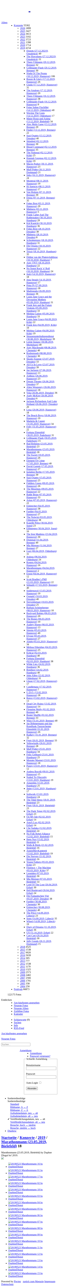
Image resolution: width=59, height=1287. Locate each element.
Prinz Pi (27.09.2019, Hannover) (37, 287)
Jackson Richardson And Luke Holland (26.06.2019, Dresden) (42, 402)
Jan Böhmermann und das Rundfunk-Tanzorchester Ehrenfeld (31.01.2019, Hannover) (39, 727)
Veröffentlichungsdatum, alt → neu (27, 1122)
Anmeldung (25, 1050)
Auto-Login (32, 1082)
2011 (22, 966)
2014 (22, 958)
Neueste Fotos (21, 1005)
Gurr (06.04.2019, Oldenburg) (41, 551)
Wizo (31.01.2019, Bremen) (40, 720)
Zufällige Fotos (21, 1011)
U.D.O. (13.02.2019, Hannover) (36, 694)
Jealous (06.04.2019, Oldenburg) (36, 558)
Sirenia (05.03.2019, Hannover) (36, 631)
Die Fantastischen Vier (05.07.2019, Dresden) (37, 897)
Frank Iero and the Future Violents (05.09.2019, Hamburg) (39, 308)
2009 (22, 972)
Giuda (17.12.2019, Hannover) (41, 84)
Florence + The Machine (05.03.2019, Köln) (38, 869)
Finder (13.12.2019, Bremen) (41, 130)
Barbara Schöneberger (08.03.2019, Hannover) (38, 609)
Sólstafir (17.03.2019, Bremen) (41, 585)
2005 (22, 983)
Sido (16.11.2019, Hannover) (41, 175)
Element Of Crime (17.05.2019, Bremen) (37, 462)
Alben (4, 22)
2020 (22, 45)
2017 (22, 952)
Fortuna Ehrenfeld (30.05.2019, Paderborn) (38, 434)
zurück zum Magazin (33, 1281)
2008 (22, 975)
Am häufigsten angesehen (26, 1002)
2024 (22, 34)
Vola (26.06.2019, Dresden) (40, 392)
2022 (22, 39)
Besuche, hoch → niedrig (23, 1125)
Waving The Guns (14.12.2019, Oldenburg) (38, 114)
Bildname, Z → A (19, 1110)
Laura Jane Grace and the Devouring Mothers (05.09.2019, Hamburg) (39, 299)
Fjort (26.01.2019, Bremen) (40, 740)
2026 (22, 28)
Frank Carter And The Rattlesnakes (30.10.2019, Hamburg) (39, 217)
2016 (22, 955)
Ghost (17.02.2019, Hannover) (41, 681)
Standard (14, 1104)
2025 (22, 31)
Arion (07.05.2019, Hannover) (41, 500)
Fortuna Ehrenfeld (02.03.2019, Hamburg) (38, 660)
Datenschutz (7, 1284)
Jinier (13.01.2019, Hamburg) (41, 788)
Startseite (9, 1137)
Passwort (30, 1073)
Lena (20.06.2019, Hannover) (41, 409)
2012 (22, 963)
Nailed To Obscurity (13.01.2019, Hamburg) (38, 778)
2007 (22, 978)
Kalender (18, 1014)
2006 (22, 980)
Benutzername (33, 1065)
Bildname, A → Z (19, 1107)
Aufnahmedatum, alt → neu (24, 1116)
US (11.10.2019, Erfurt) (38, 932)
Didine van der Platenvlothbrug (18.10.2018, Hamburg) (42, 258)
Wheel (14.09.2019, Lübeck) (40, 921)
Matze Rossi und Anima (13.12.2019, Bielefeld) (38, 120)
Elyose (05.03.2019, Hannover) (36, 637)
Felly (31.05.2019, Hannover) (41, 426)
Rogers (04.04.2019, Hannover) (36, 564)
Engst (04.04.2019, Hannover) (41, 573)
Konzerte (18, 25)
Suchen (17, 1022)
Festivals (18, 989)
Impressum (49, 1281)
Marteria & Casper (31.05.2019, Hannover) (38, 422)
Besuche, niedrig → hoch (23, 1128)
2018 (22, 946)
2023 (22, 36)
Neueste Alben (21, 1008)
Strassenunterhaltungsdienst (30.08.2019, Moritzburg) (40, 337)
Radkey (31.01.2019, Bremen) (41, 734)
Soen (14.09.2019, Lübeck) (40, 918)
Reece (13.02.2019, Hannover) (41, 698)
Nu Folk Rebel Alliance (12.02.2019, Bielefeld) (38, 835)
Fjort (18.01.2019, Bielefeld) (40, 805)
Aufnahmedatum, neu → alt (24, 1113)
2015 (22, 949)
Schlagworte (20, 1019)
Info (16, 1025)
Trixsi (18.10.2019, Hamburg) (41, 251)
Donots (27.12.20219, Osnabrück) (37, 52)
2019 (22, 48)
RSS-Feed (19, 1028)
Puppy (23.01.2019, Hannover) (42, 766)
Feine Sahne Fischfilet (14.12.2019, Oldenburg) (38, 108)
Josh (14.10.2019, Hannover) (41, 274)
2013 (22, 961)
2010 (22, 969)
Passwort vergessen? (40, 1056)
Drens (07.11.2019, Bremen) (40, 197)
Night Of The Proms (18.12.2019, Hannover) (38, 75)
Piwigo (17, 1281)
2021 (22, 42)
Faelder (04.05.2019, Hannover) (36, 513)
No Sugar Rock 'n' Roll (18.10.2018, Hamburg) (38, 270)
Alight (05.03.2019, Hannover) (41, 641)
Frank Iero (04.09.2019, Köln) (41, 325)
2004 (22, 986)
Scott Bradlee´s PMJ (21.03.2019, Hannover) (38, 581)
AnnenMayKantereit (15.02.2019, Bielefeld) (38, 852)
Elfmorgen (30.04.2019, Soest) (41, 528)
